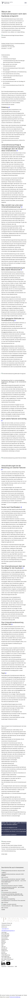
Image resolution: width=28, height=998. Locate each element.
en (15, 967)
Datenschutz (11, 966)
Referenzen (4, 949)
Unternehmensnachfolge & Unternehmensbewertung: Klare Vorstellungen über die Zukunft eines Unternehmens (14, 60)
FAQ (2, 945)
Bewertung (14, 978)
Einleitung (5, 56)
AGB (16, 966)
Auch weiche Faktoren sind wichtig (11, 73)
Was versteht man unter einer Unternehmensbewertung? (10, 65)
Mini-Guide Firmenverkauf (7, 959)
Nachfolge (14, 974)
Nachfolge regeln (5, 935)
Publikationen (4, 950)
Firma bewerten (5, 936)
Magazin (3, 940)
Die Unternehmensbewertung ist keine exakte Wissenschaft (14, 69)
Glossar (3, 943)
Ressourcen (4, 953)
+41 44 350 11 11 (4, 928)
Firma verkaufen (5, 933)
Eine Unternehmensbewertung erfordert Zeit (13, 85)
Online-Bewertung (5, 955)
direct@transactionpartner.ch (8, 930)
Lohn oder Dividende (6, 957)
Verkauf (14, 970)
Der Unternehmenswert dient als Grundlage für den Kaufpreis (14, 82)
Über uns (3, 946)
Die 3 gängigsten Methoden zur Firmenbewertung (14, 71)
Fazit (4, 87)
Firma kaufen (4, 938)
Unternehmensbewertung (7, 45)
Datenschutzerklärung (15, 997)
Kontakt (3, 952)
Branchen (3, 942)
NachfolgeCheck (5, 956)
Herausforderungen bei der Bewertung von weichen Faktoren (13, 76)
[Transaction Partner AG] (7, 3)
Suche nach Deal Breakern (9, 79)
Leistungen (4, 932)
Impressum (4, 966)
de (12, 967)
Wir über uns (4, 947)
